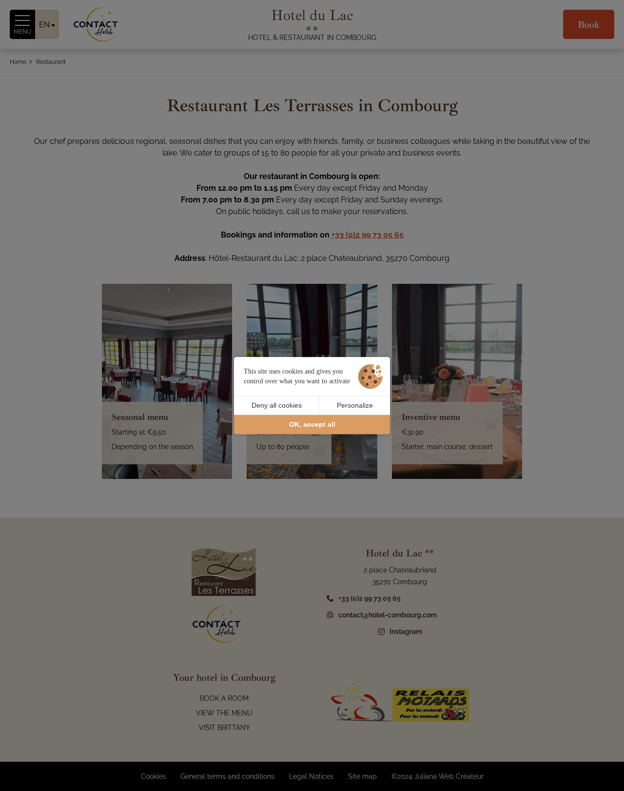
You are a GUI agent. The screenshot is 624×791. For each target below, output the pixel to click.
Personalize (355, 405)
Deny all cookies (277, 405)
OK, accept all (312, 424)
